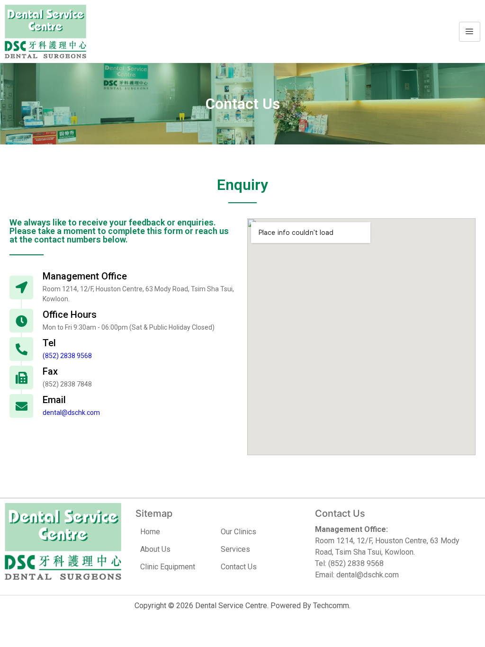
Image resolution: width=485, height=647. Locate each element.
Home (150, 531)
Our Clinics (238, 531)
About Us (155, 549)
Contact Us (239, 566)
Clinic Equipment (167, 566)
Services (235, 549)
